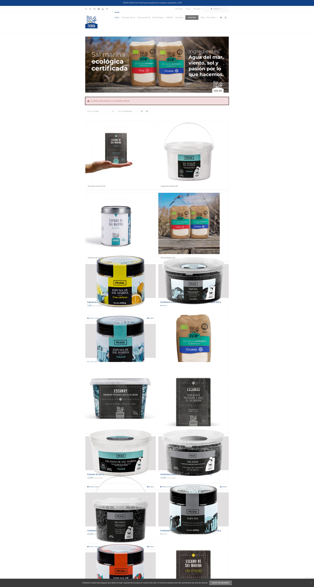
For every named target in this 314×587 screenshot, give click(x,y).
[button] (226, 17)
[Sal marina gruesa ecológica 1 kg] (193, 341)
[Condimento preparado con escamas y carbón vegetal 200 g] (120, 397)
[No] (311, 583)
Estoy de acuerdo (220, 583)
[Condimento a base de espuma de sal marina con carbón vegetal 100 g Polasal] (193, 509)
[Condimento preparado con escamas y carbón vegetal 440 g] (193, 453)
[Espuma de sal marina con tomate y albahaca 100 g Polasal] (120, 569)
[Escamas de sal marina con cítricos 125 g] (193, 569)
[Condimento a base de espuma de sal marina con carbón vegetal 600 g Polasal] (193, 281)
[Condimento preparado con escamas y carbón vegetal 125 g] (193, 397)
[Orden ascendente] (113, 111)
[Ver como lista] (146, 111)
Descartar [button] (187, 3)
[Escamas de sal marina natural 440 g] (120, 453)
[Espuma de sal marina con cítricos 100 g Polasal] (120, 281)
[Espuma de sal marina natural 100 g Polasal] (120, 341)
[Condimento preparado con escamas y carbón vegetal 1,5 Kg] (120, 509)
